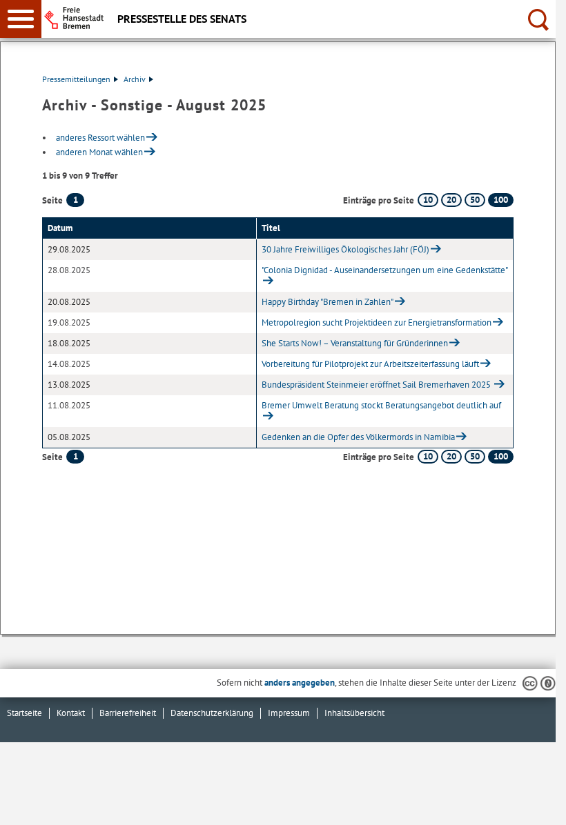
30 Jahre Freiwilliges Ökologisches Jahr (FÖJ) (345, 249)
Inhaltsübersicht (354, 713)
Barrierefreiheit (127, 713)
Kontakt (71, 713)
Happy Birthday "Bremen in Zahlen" (327, 302)
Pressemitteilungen (76, 79)
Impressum (289, 713)
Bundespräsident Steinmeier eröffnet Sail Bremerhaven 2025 (377, 384)
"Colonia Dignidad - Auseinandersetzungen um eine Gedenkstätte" (385, 270)
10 (428, 200)
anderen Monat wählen (99, 152)
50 (475, 200)
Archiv (135, 79)
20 (451, 200)
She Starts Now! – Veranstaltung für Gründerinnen (355, 343)
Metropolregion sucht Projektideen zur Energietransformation (376, 322)
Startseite (24, 713)
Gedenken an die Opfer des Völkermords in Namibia (358, 437)
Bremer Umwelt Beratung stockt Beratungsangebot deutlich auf (381, 405)
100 (501, 200)
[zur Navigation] (20, 19)
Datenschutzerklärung (211, 713)
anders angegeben (299, 682)
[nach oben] (534, 803)
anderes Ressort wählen (100, 137)
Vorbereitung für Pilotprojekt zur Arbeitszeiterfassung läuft (370, 364)
